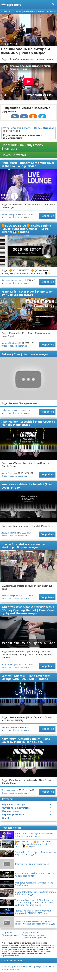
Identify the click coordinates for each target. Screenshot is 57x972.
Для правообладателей (34, 937)
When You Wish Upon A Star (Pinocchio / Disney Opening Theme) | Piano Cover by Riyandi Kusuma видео (28, 610)
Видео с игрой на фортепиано (15, 217)
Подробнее (47, 216)
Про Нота (14, 5)
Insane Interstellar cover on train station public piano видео (24, 545)
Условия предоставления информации (22, 966)
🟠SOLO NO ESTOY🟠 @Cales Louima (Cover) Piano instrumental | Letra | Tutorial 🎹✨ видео (26, 229)
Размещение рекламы (33, 935)
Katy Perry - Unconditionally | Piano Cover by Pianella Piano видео (26, 740)
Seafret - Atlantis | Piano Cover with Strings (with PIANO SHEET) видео (26, 677)
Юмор (5, 817)
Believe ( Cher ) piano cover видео (25, 354)
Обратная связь (10, 935)
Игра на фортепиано (13, 814)
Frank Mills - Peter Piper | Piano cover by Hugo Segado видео (27, 293)
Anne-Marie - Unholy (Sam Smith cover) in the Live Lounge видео (28, 164)
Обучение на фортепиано (16, 807)
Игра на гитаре (10, 811)
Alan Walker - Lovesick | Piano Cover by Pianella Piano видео (28, 423)
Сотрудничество (30, 932)
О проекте (7, 932)
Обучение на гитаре (13, 804)
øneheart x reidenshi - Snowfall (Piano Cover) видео (27, 486)
